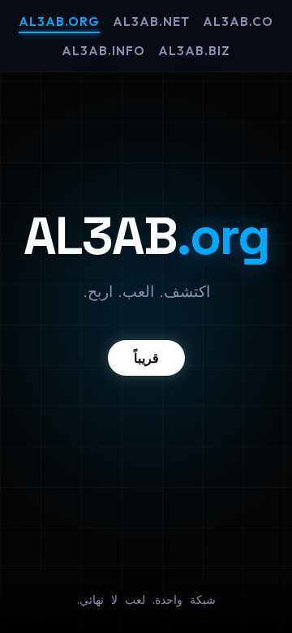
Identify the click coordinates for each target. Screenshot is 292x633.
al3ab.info (103, 50)
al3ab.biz (194, 50)
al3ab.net (151, 21)
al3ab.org (59, 21)
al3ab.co (238, 21)
